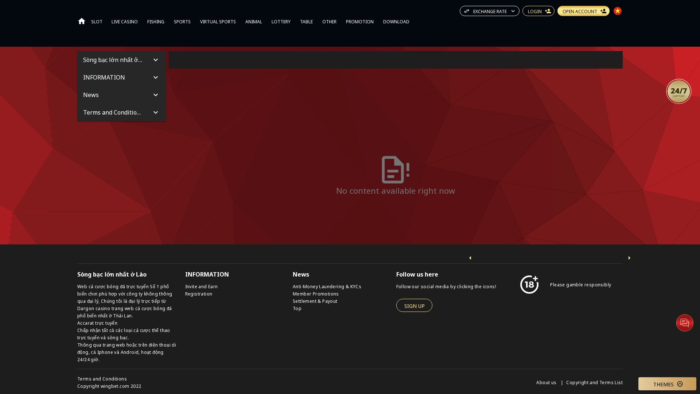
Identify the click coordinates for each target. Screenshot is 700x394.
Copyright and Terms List (594, 382)
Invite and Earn (201, 286)
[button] (679, 91)
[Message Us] (684, 322)
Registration (199, 293)
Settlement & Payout (315, 300)
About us (547, 382)
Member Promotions (316, 293)
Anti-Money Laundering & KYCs (327, 286)
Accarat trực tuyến (97, 322)
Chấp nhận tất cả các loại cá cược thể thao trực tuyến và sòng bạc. (123, 334)
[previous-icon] (470, 258)
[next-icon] (629, 258)
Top (297, 308)
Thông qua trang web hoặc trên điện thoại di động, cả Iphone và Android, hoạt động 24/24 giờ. (126, 352)
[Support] (679, 91)
